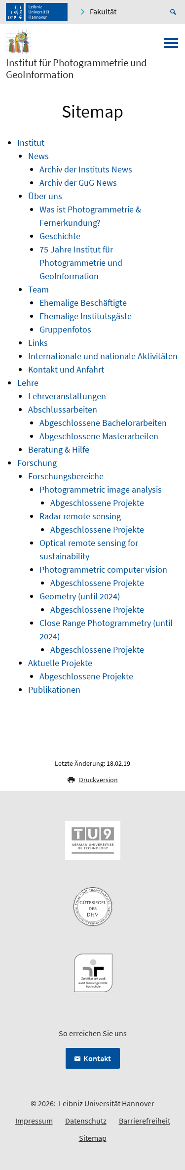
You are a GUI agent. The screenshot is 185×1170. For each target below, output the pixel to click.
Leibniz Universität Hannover (106, 1103)
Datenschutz (86, 1121)
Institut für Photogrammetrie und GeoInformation (76, 69)
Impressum (34, 1121)
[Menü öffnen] (171, 46)
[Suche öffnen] (174, 11)
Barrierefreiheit (144, 1121)
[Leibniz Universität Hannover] (37, 12)
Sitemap (93, 1138)
